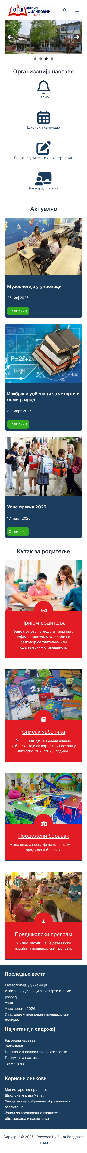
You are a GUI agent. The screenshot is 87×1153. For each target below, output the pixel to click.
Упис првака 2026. (27, 506)
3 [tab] (46, 58)
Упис (9, 1003)
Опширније (19, 312)
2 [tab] (40, 58)
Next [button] (76, 37)
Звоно (43, 97)
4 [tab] (52, 58)
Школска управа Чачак (24, 1095)
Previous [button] (10, 37)
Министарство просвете (26, 1090)
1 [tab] (35, 58)
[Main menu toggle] (77, 10)
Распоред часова (43, 188)
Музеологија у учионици (34, 286)
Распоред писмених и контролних (43, 158)
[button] (65, 10)
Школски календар (43, 127)
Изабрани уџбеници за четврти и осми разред (43, 396)
